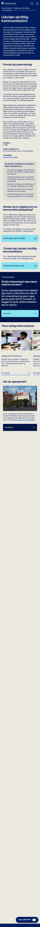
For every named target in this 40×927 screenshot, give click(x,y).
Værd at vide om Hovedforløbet (23, 420)
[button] (32, 3)
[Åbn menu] (37, 3)
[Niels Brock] (8, 3)
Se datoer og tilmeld (10, 157)
